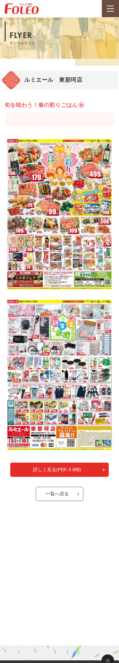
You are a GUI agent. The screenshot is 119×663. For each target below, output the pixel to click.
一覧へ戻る (57, 493)
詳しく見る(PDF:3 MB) (57, 469)
